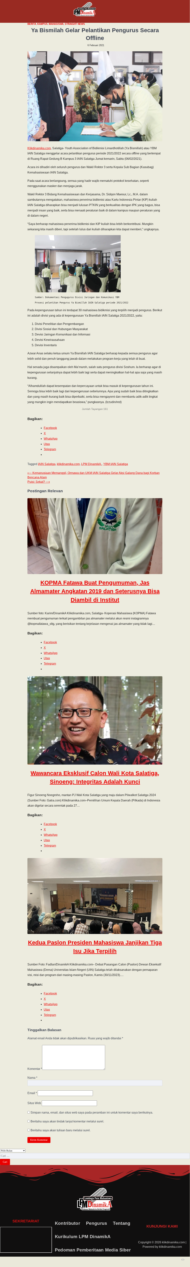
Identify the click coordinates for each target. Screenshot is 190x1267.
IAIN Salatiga (46, 464)
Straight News (75, 24)
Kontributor (67, 1223)
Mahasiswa (56, 24)
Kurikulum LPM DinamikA (83, 1236)
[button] (21, 11)
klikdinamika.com (68, 464)
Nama (32, 1077)
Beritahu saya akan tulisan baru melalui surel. (60, 1130)
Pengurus (96, 1223)
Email (32, 1093)
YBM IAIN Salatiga (115, 464)
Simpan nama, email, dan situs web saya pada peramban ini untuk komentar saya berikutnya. (92, 1112)
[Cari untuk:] (95, 1155)
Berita (31, 24)
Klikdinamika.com (39, 148)
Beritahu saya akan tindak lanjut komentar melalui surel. (67, 1121)
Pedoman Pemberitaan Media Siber (93, 1249)
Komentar (34, 1068)
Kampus (42, 24)
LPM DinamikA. (91, 464)
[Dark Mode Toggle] (182, 1259)
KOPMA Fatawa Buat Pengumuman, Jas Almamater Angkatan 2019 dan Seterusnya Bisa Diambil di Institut (95, 591)
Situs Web (34, 1103)
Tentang (121, 1223)
